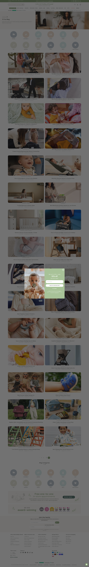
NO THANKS (54, 288)
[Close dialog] (63, 270)
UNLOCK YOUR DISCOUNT (54, 285)
